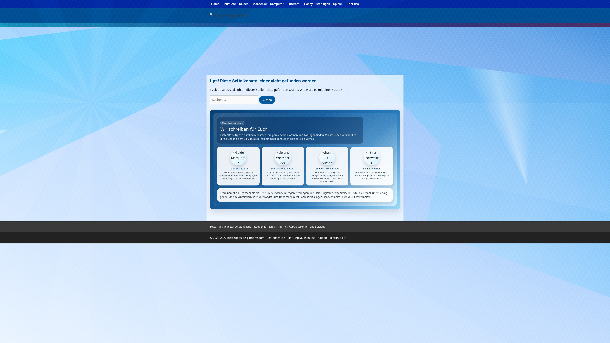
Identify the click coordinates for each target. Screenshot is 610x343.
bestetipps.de (236, 238)
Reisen (243, 4)
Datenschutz (276, 238)
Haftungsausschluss (301, 238)
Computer (277, 4)
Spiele (337, 4)
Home (215, 4)
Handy (308, 4)
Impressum (256, 238)
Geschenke (259, 4)
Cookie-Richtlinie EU (332, 238)
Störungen (323, 4)
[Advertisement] (305, 51)
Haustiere (229, 4)
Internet (293, 4)
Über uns (353, 4)
